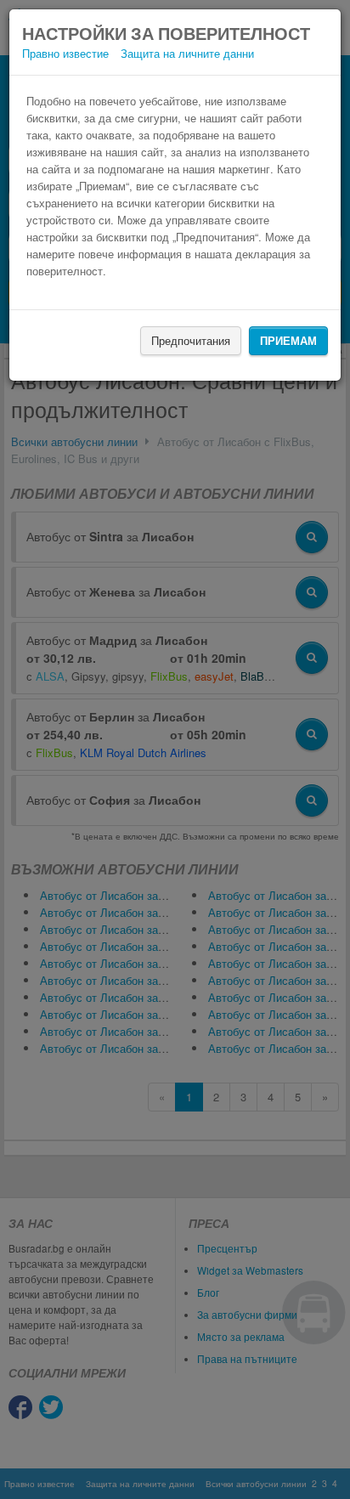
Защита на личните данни (187, 53)
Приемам (288, 340)
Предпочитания (190, 340)
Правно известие (65, 53)
